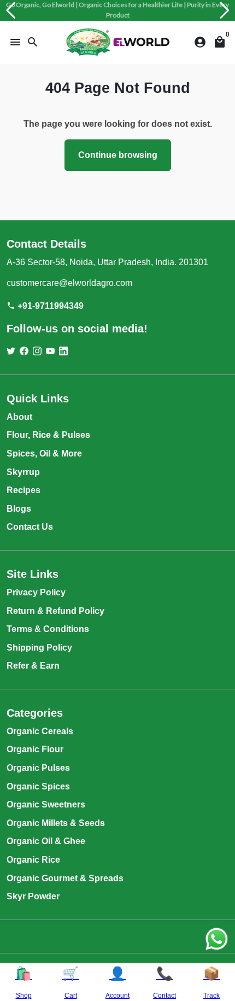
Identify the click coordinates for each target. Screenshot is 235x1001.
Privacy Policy (36, 592)
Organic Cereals (40, 731)
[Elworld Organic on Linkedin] (63, 351)
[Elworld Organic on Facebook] (24, 351)
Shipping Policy (39, 647)
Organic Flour (35, 749)
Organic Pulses (38, 767)
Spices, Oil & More (44, 453)
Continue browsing (117, 155)
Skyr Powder (33, 896)
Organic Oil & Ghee (46, 841)
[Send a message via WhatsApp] (217, 939)
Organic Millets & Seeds (56, 823)
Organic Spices (38, 786)
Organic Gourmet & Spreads (65, 878)
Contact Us (30, 526)
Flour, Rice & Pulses (48, 435)
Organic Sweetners (46, 804)
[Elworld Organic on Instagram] (37, 351)
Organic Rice (33, 859)
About (19, 417)
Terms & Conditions (48, 629)
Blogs (19, 508)
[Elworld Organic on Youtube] (50, 351)
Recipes (23, 490)
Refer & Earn (33, 665)
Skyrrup (23, 472)
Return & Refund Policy (55, 611)
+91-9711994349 (45, 306)
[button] (10, 10)
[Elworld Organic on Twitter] (11, 351)
